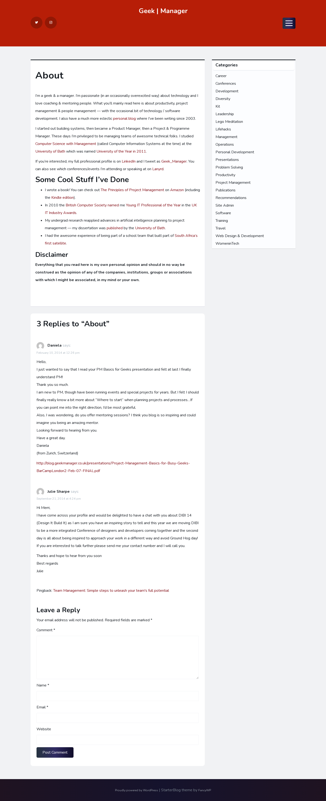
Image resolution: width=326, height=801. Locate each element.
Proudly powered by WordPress (136, 790)
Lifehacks (223, 129)
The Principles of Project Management (132, 190)
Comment (46, 630)
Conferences (226, 83)
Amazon (177, 190)
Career (221, 76)
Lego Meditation (229, 121)
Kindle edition (62, 197)
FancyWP (204, 790)
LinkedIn (129, 161)
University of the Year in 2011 (121, 151)
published (115, 228)
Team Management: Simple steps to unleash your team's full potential (111, 590)
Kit (218, 106)
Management (226, 136)
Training (222, 220)
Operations (225, 144)
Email (42, 707)
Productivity (225, 175)
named (113, 205)
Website (44, 729)
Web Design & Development (240, 236)
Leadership (225, 114)
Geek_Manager (174, 161)
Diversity (223, 98)
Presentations (227, 159)
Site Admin (225, 205)
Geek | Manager (163, 10)
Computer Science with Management (65, 143)
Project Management (233, 182)
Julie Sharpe (58, 491)
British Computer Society (86, 205)
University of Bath (50, 151)
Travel (221, 228)
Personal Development (235, 152)
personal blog (124, 118)
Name (43, 685)
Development (227, 91)
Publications (226, 190)
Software (223, 213)
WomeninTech (227, 243)
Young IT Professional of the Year (153, 205)
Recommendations (231, 197)
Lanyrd (157, 169)
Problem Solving (229, 167)
